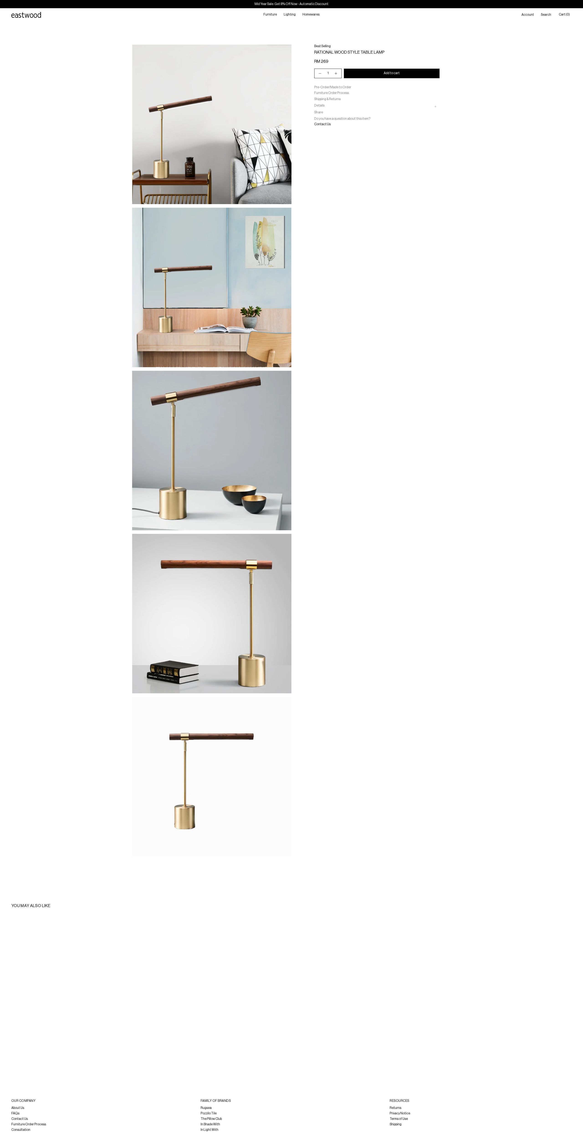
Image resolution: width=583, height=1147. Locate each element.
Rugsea (206, 1108)
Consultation (20, 1129)
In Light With (209, 1129)
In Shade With (210, 1124)
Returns (395, 1108)
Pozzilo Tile (209, 1113)
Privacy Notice (400, 1113)
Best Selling (322, 46)
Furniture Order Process (331, 93)
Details (319, 105)
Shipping (395, 1124)
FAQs (15, 1113)
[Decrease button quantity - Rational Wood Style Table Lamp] (319, 73)
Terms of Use (399, 1119)
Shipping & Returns (327, 99)
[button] (270, 15)
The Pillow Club (211, 1119)
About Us (17, 1108)
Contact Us (322, 124)
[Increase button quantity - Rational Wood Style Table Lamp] (336, 73)
